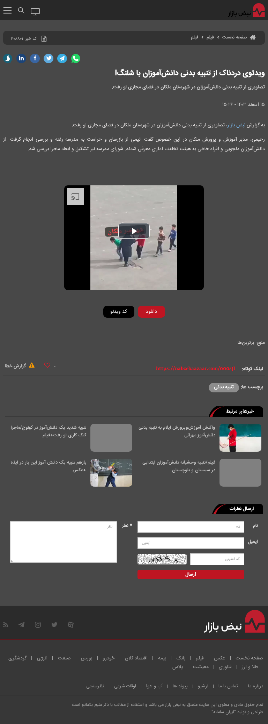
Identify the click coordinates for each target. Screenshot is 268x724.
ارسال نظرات (242, 509)
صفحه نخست (234, 37)
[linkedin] (21, 58)
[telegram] (62, 58)
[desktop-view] (35, 11)
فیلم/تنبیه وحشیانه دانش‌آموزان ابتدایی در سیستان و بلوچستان (178, 466)
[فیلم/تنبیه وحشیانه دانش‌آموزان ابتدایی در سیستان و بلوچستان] (240, 473)
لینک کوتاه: (252, 369)
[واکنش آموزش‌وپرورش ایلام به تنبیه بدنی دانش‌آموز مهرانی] (240, 438)
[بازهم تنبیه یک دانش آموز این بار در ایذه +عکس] (111, 473)
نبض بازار (236, 125)
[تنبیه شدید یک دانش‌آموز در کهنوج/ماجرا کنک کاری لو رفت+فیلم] (111, 438)
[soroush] (8, 58)
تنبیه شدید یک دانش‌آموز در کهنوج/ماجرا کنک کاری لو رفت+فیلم (48, 431)
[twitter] (48, 58)
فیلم (210, 37)
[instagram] (38, 624)
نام (255, 526)
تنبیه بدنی (224, 387)
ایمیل (253, 542)
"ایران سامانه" (223, 712)
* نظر (127, 526)
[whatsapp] (76, 58)
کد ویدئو (118, 312)
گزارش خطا (16, 366)
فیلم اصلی (141, 330)
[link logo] (247, 10)
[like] (47, 365)
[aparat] (70, 624)
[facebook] (35, 58)
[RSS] (5, 624)
